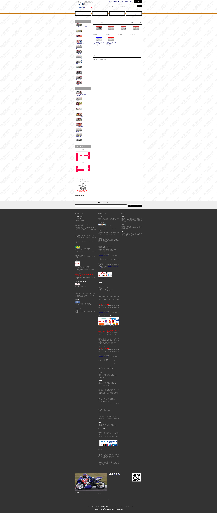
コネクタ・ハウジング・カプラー (102, 20)
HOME (83, 14)
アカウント (121, 1)
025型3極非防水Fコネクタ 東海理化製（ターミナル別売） (111, 31)
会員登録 (126, 1)
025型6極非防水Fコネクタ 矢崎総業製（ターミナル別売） (135, 31)
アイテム (139, 1)
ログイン (131, 1)
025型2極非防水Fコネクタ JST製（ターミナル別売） (98, 31)
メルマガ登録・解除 (114, 1)
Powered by (102, 511)
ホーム (94, 20)
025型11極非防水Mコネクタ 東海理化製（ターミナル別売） (98, 43)
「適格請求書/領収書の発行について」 (104, 255)
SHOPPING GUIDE (100, 14)
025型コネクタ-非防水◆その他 (113, 20)
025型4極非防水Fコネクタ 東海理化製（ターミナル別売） (123, 31)
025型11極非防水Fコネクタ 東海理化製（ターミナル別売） (111, 43)
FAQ (117, 14)
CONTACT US (134, 14)
